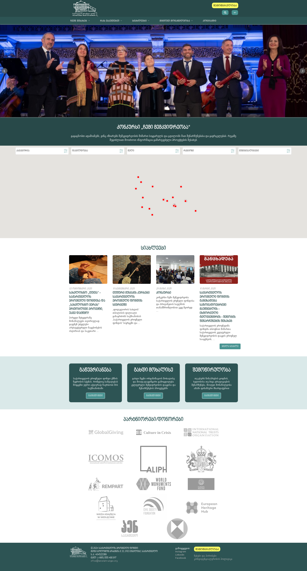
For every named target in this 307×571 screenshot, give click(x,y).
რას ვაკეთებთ (109, 20)
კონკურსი (163, 292)
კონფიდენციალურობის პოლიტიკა (213, 559)
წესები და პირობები (205, 555)
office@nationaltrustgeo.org (104, 561)
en (235, 12)
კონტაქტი (209, 20)
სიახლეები (139, 20)
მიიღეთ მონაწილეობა (175, 20)
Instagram (180, 551)
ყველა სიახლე (230, 346)
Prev (4, 71)
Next (302, 71)
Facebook (180, 557)
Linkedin (179, 554)
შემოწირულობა (225, 5)
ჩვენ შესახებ (78, 20)
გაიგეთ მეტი (95, 395)
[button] (141, 182)
